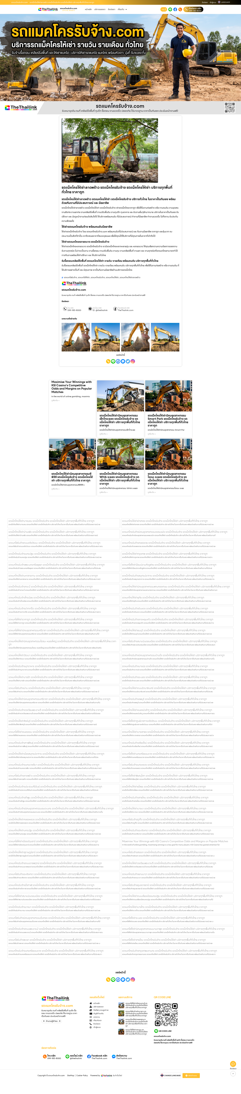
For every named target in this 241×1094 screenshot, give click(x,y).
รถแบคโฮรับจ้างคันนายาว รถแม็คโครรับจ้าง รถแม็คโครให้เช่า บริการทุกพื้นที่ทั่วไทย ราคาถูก (137, 1013)
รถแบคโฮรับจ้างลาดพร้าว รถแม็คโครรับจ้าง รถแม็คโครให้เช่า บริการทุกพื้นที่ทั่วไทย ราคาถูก (52, 776)
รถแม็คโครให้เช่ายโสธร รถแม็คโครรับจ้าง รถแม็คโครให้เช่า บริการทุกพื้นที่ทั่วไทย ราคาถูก (164, 787)
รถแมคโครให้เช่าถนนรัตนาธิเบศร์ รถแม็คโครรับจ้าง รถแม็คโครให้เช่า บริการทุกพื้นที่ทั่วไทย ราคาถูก (169, 688)
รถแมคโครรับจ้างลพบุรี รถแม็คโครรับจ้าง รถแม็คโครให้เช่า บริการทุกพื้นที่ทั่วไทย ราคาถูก (164, 699)
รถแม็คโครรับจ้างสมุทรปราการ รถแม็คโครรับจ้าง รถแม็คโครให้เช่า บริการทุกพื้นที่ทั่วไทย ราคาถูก (168, 576)
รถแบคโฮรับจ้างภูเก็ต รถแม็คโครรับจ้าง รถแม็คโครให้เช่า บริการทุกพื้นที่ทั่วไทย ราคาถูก (163, 819)
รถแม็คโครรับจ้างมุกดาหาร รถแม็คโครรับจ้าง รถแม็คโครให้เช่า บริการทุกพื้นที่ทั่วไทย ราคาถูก (53, 666)
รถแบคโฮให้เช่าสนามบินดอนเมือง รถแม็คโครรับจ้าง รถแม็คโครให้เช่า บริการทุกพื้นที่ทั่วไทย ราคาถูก (56, 896)
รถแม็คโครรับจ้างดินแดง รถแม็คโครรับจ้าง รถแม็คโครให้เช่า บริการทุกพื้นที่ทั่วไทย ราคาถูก (165, 608)
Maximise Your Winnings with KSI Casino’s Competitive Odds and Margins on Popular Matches (71, 387)
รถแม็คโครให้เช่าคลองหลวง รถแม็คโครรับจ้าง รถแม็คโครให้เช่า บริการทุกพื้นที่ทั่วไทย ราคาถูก (53, 819)
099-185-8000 (195, 11)
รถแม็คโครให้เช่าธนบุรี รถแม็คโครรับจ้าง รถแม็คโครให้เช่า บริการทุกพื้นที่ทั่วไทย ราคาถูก (163, 630)
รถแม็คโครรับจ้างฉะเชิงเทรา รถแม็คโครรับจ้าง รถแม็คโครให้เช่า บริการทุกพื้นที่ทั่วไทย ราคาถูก (166, 830)
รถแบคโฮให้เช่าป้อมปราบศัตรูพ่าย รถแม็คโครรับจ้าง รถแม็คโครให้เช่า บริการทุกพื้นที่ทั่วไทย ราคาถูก (169, 565)
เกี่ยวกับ (121, 9)
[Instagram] (133, 361)
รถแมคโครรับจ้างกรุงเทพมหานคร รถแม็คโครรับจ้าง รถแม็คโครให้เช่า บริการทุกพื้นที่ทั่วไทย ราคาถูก (169, 951)
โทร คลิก (71, 308)
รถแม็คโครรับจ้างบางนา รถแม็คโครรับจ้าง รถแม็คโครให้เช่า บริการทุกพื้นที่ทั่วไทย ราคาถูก (51, 907)
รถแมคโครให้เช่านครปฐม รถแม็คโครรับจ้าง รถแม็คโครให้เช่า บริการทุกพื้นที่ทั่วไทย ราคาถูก (52, 830)
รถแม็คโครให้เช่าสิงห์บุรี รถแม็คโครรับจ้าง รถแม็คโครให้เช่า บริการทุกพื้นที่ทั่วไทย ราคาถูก (51, 721)
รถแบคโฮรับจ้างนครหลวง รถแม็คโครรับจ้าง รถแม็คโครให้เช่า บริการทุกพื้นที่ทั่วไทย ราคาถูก (165, 765)
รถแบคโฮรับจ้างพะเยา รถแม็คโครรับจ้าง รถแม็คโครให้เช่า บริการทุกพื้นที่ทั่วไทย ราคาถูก (50, 940)
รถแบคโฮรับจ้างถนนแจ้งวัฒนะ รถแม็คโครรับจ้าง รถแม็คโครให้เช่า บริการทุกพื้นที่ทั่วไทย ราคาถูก (54, 543)
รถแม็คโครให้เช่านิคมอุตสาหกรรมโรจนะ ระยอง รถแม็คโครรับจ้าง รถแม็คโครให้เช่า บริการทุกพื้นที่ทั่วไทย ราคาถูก (168, 479)
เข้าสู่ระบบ (213, 2)
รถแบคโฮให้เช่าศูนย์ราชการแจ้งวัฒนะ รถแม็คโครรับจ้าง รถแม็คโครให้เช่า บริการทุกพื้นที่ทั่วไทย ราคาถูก (171, 721)
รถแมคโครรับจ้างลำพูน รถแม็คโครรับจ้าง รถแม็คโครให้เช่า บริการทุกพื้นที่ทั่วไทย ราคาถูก (51, 797)
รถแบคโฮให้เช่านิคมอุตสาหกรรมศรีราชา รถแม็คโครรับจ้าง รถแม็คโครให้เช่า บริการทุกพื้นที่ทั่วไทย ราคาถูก (59, 630)
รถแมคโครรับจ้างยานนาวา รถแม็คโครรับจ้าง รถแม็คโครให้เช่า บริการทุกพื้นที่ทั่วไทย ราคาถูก (166, 874)
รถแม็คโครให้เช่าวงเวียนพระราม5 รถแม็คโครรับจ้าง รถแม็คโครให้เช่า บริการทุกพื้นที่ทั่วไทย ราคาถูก (169, 863)
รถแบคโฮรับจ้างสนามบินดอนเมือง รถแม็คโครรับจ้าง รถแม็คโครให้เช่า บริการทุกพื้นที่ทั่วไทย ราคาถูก (169, 641)
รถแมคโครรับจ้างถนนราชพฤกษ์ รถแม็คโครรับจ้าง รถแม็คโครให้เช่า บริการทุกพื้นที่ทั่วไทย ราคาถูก (55, 863)
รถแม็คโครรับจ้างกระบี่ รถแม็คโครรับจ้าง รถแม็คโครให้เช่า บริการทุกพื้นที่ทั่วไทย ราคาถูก (51, 587)
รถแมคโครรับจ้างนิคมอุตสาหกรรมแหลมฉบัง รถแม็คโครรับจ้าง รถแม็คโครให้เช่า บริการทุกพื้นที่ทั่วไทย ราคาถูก (174, 532)
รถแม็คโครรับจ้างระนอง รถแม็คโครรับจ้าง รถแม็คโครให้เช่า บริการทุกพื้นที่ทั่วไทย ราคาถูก (164, 677)
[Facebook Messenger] (123, 361)
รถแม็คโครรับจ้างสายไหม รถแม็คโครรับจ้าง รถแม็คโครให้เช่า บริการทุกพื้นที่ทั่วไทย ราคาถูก (165, 797)
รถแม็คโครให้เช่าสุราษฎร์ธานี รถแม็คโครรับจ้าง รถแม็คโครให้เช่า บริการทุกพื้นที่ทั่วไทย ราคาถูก (53, 852)
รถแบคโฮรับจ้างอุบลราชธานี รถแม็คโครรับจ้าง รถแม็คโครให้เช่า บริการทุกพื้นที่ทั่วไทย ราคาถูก (167, 885)
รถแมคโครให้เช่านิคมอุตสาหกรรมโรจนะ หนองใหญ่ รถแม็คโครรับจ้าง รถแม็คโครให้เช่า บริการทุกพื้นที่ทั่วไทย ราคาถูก (62, 642)
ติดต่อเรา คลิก (195, 8)
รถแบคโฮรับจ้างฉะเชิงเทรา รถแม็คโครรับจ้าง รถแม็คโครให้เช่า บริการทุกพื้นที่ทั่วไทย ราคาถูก (52, 874)
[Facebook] (118, 361)
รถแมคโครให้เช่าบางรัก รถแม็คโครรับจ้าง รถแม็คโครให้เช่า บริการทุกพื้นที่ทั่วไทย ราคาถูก (51, 677)
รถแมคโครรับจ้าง (98, 277)
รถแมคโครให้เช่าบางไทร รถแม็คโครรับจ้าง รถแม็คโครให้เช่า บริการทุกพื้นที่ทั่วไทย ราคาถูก (164, 907)
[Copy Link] (108, 361)
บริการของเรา (99, 9)
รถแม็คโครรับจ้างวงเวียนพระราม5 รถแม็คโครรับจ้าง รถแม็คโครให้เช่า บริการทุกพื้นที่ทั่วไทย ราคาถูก (56, 710)
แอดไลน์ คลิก (97, 308)
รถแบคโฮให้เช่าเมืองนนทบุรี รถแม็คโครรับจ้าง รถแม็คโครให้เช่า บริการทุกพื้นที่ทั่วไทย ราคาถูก (137, 1005)
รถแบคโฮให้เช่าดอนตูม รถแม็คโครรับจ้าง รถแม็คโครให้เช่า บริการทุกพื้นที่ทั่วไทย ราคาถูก (137, 1031)
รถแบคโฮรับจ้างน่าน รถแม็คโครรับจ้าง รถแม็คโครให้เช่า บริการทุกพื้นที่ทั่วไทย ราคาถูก (49, 688)
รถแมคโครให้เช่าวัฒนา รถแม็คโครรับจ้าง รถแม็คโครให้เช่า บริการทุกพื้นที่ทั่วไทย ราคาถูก (51, 655)
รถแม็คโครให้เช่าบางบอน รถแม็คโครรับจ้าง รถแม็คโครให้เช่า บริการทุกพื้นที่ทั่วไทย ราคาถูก (52, 521)
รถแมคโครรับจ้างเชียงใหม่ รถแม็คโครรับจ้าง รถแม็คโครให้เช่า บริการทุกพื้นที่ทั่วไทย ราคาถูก (165, 743)
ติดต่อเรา (205, 2)
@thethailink (76, 1058)
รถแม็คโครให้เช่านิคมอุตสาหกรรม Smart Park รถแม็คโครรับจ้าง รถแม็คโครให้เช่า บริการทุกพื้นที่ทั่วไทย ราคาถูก (168, 420)
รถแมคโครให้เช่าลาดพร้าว (130, 277)
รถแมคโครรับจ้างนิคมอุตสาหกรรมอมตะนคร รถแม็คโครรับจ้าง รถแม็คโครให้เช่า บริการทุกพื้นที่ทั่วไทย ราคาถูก (61, 808)
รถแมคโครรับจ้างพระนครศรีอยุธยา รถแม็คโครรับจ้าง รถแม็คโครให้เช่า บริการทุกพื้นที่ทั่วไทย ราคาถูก (57, 565)
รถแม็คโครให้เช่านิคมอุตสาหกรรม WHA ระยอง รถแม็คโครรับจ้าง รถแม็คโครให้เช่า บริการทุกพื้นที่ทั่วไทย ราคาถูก (120, 479)
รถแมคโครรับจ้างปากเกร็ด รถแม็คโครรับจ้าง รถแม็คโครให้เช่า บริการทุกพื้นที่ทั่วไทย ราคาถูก (53, 608)
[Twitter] (128, 361)
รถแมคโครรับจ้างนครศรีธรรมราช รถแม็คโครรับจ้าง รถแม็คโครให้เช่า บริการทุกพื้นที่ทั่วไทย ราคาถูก (56, 951)
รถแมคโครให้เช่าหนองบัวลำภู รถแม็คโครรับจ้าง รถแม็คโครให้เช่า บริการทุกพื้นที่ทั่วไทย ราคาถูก (167, 710)
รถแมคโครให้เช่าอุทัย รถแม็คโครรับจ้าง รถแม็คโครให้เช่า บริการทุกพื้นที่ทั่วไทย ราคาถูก (163, 597)
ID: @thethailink (100, 310)
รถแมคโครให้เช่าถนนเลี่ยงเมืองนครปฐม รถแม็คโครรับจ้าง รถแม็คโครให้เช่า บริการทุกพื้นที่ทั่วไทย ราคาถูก (172, 896)
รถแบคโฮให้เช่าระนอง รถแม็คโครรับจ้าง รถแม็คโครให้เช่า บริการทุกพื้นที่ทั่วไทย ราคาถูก (163, 918)
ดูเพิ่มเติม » (55, 400)
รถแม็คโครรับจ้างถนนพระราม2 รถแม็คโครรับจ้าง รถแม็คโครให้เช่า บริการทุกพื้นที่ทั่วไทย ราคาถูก (55, 929)
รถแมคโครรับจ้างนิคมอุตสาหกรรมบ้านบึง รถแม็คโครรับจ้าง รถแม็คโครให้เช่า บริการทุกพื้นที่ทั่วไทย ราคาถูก (173, 655)
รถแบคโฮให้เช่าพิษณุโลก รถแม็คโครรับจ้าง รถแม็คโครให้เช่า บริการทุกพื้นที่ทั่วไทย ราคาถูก (164, 776)
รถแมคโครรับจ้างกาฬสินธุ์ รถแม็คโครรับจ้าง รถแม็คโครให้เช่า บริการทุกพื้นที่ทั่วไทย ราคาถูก (52, 743)
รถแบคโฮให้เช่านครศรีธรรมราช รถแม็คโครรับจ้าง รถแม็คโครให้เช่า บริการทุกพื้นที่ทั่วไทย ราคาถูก (168, 754)
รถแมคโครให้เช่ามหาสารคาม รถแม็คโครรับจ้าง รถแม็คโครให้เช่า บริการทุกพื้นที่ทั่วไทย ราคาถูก (53, 576)
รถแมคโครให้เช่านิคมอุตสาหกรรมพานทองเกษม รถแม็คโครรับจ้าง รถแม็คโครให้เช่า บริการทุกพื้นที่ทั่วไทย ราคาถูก (176, 587)
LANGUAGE (225, 2)
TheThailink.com (125, 310)
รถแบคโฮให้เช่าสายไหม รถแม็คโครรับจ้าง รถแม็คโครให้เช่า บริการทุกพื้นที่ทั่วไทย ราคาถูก (164, 940)
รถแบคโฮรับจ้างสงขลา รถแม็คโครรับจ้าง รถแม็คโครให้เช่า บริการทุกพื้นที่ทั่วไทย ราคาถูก (164, 852)
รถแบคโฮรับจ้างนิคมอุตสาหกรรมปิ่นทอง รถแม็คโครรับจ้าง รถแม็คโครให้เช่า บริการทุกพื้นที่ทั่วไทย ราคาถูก (59, 918)
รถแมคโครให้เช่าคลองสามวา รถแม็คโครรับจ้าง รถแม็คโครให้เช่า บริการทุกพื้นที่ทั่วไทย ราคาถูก (136, 1022)
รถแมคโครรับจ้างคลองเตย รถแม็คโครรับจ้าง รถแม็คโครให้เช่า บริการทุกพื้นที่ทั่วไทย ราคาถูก (166, 543)
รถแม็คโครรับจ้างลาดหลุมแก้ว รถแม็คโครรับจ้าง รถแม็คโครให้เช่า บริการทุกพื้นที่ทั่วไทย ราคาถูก (167, 619)
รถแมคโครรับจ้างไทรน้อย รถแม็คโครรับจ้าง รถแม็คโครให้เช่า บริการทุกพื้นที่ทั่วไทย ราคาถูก (52, 597)
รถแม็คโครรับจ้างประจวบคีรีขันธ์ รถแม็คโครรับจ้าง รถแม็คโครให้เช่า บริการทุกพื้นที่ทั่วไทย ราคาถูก (55, 787)
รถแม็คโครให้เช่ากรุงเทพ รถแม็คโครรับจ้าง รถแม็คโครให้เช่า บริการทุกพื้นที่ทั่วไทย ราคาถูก (165, 554)
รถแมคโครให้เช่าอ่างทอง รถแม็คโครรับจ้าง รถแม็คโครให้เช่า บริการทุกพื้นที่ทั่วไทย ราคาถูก (165, 521)
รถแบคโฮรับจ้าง (70, 277)
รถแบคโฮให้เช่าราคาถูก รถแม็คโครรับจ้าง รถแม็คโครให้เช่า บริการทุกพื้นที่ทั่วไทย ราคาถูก (51, 619)
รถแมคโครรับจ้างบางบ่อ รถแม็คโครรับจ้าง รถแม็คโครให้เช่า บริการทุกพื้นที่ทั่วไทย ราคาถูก (165, 666)
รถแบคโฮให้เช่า (84, 277)
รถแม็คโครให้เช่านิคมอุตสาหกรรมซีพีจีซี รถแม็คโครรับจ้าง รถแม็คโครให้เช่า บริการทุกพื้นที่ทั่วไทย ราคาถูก (72, 477)
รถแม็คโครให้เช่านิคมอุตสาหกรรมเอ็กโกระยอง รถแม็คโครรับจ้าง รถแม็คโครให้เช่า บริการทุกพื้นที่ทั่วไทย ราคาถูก (120, 420)
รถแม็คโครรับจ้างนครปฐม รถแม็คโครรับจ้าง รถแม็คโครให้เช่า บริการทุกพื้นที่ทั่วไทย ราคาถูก (52, 554)
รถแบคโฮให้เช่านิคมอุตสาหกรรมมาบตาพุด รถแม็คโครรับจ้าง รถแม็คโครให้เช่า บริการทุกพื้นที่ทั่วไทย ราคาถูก (173, 929)
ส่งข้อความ (121, 1055)
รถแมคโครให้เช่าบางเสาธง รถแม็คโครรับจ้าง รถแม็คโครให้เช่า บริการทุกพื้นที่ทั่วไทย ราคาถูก (165, 732)
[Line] (113, 361)
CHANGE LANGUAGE (172, 1075)
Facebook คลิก (124, 308)
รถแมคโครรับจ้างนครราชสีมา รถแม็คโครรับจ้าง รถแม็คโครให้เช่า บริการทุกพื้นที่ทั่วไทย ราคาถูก (54, 765)
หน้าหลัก (88, 9)
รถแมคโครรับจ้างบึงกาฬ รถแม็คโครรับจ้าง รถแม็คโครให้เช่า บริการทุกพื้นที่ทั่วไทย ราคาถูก (51, 885)
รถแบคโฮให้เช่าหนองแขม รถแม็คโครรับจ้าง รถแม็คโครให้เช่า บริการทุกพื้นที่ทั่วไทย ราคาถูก (52, 732)
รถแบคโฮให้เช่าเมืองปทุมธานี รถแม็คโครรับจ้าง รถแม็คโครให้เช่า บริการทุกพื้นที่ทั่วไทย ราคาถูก (53, 841)
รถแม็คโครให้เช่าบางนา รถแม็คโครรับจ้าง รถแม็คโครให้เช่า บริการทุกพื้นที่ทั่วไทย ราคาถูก (164, 808)
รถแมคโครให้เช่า (112, 277)
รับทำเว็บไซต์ (117, 1075)
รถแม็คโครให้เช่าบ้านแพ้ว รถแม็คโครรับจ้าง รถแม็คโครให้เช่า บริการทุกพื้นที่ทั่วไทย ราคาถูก (51, 532)
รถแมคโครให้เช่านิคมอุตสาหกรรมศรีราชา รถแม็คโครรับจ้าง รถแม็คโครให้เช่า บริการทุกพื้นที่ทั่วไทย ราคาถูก (59, 699)
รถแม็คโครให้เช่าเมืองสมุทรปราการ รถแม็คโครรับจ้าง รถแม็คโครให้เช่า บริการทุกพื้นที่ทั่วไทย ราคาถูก (56, 754)
